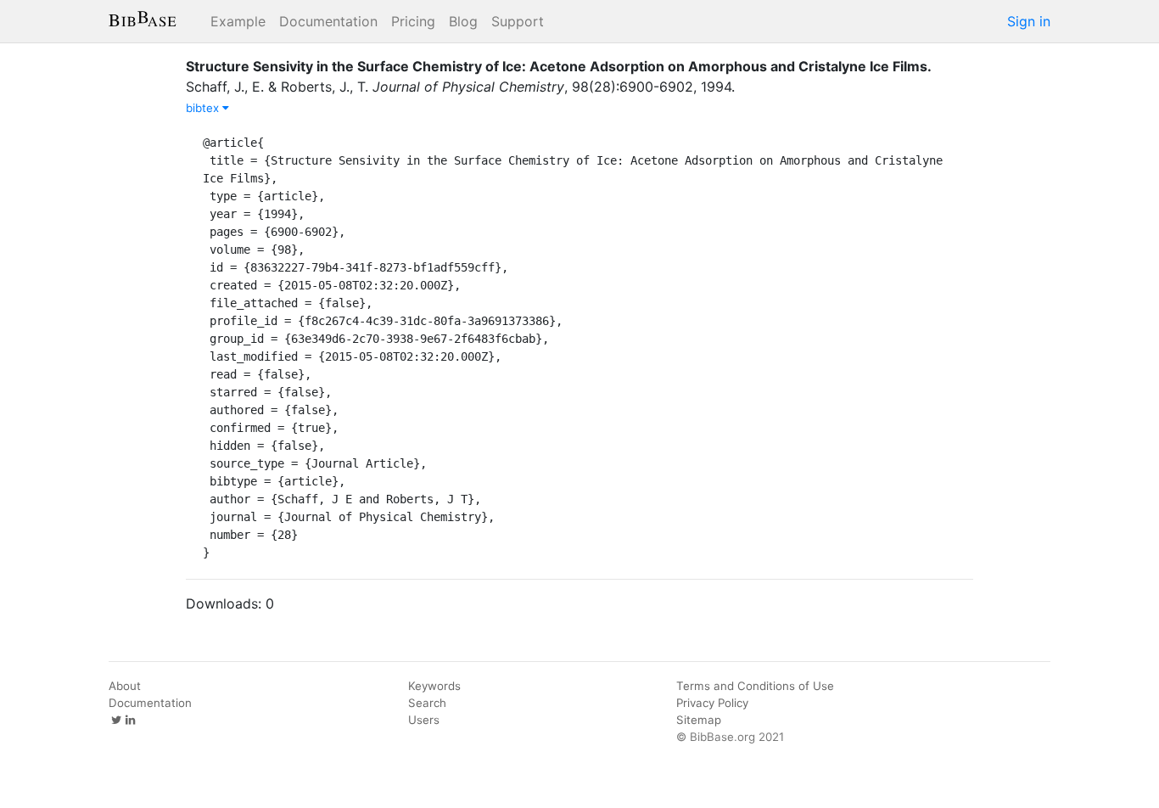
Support (517, 21)
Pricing (413, 21)
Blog (463, 21)
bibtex (204, 108)
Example (238, 21)
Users (424, 720)
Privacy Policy (712, 703)
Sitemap (698, 720)
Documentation (328, 21)
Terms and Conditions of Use (755, 686)
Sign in (1028, 21)
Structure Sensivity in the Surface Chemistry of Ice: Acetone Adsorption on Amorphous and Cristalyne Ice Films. (559, 66)
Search (427, 703)
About (125, 686)
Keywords (434, 686)
